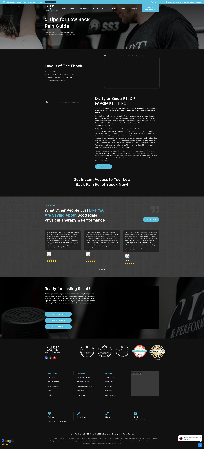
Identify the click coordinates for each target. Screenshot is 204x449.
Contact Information (83, 377)
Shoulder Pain (109, 377)
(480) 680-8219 (158, 2)
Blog (49, 390)
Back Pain (108, 390)
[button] (99, 269)
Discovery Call (81, 395)
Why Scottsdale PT (54, 381)
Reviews (50, 395)
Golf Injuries (109, 381)
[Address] (49, 413)
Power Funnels (128, 434)
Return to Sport (110, 395)
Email (136, 417)
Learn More (51, 2)
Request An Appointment (85, 386)
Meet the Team (53, 386)
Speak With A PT (82, 390)
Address (51, 417)
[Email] (135, 413)
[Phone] (107, 413)
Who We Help (52, 377)
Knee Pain (108, 386)
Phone (107, 417)
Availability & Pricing (83, 381)
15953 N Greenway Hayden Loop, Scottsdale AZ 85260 (184, 2)
